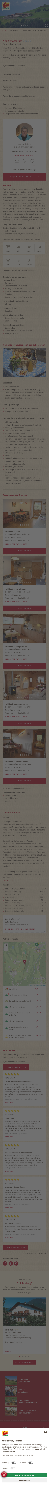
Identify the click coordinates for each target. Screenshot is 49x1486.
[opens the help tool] (4, 1474)
